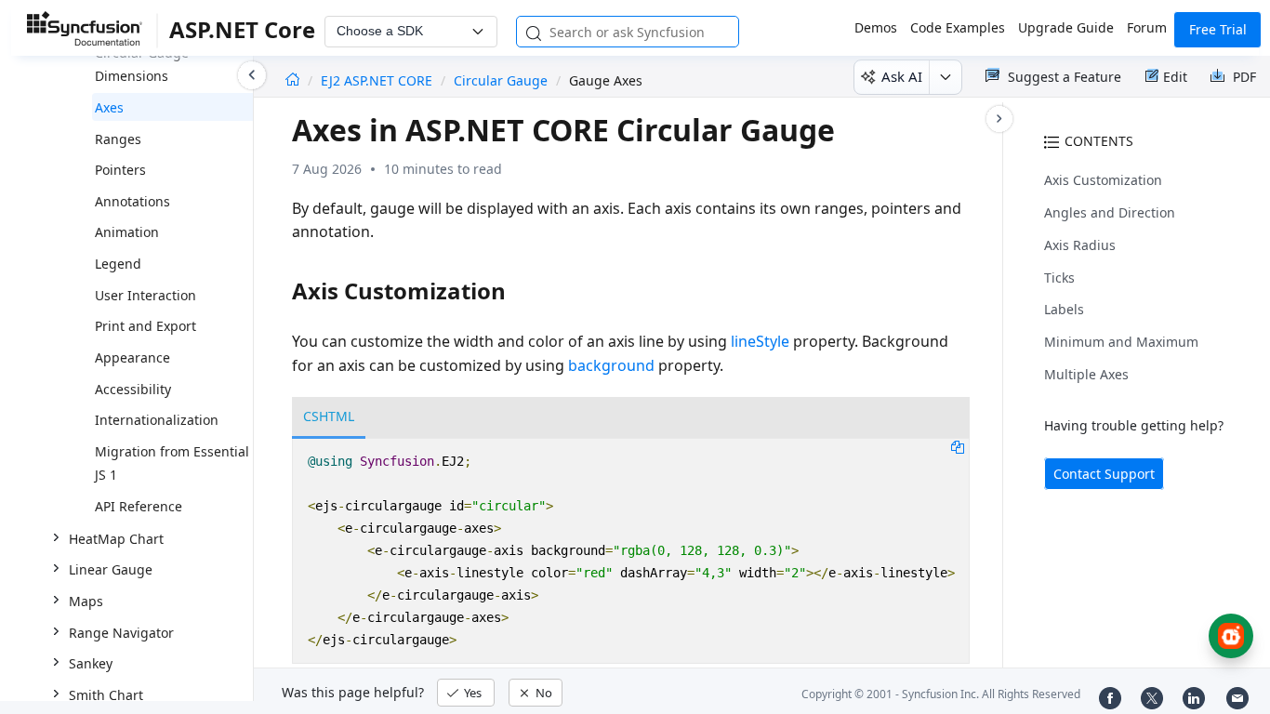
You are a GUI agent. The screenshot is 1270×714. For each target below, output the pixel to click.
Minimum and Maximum (1121, 341)
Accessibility (133, 389)
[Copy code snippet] (958, 446)
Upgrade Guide (1066, 27)
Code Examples (957, 27)
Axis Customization (1103, 180)
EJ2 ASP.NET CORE (378, 80)
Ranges (118, 139)
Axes (109, 107)
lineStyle (760, 341)
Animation (127, 232)
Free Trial (1218, 29)
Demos (875, 27)
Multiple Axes (1086, 374)
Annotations (132, 201)
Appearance (132, 357)
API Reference (138, 506)
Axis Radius (1080, 245)
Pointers (120, 169)
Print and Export (145, 326)
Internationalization (156, 420)
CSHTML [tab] (328, 416)
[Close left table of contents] (252, 75)
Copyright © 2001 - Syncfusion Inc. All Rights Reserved (940, 694)
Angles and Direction (1109, 212)
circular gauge (501, 80)
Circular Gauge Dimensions (142, 65)
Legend (118, 263)
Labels (1064, 309)
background (611, 365)
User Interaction (145, 295)
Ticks (1059, 277)
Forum (1147, 27)
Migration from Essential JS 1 (172, 463)
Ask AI (901, 76)
